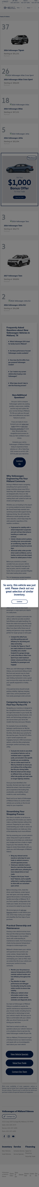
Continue (19, 601)
